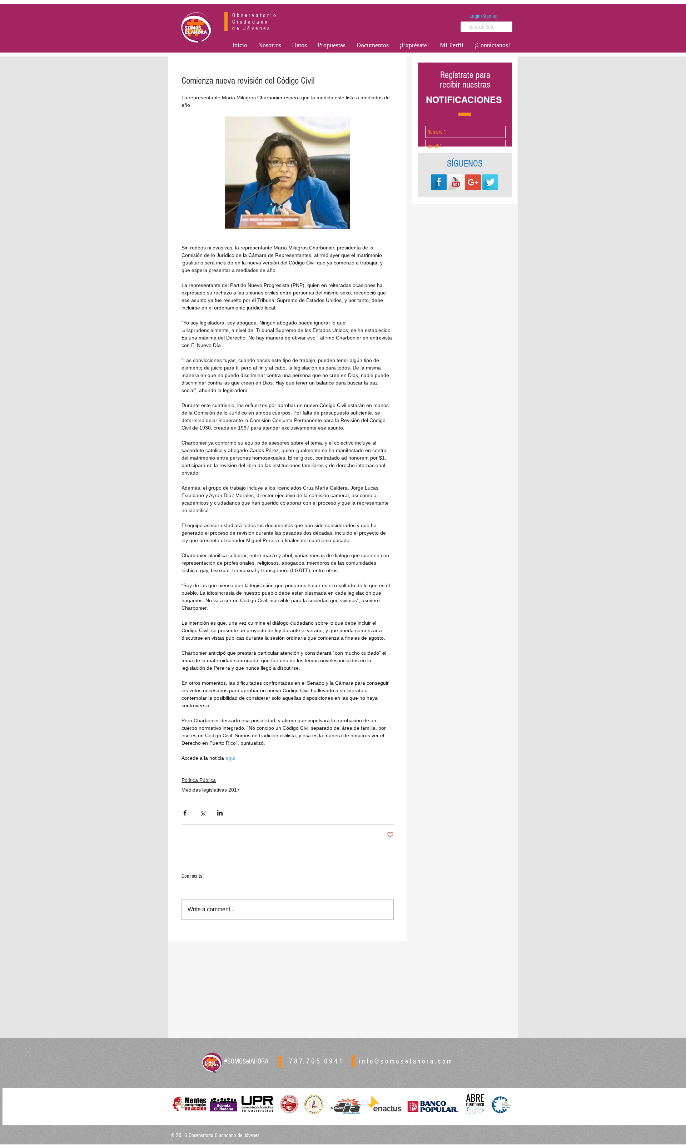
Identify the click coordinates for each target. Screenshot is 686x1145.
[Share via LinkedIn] (220, 812)
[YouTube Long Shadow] (456, 182)
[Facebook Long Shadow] (439, 182)
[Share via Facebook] (185, 812)
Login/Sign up (483, 16)
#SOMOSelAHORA (246, 1061)
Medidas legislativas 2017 (211, 790)
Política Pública (199, 780)
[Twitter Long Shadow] (490, 182)
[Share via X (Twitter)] (202, 812)
